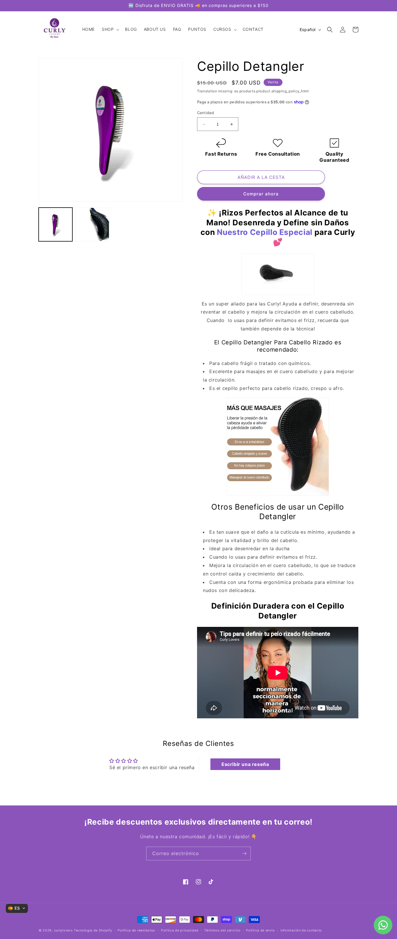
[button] (109, 30)
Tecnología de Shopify (93, 930)
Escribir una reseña (245, 764)
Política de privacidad (179, 930)
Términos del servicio (222, 930)
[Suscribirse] (244, 853)
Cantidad (205, 112)
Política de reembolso (136, 930)
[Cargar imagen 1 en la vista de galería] (55, 224)
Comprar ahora (261, 194)
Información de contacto (301, 930)
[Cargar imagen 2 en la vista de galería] (92, 224)
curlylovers (63, 930)
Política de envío (260, 930)
